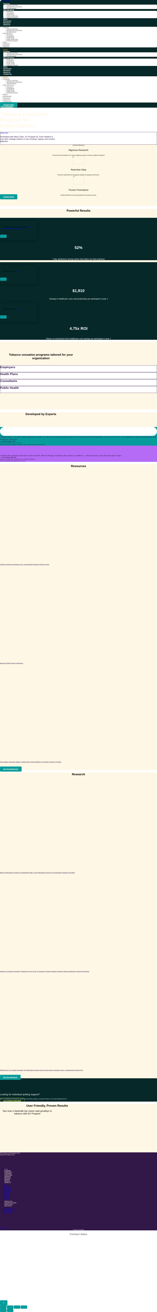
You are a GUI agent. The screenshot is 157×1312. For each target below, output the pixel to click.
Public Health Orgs (12, 16)
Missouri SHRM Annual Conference (11, 663)
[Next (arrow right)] (10, 1310)
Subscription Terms (10, 1202)
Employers (10, 11)
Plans (5, 19)
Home (5, 49)
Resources (7, 21)
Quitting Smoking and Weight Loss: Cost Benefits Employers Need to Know (24, 564)
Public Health (11, 63)
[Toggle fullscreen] (10, 1307)
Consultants (10, 13)
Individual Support (12, 17)
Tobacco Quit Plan (12, 5)
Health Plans (10, 14)
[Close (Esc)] (24, 1307)
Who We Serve (8, 10)
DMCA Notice (8, 1205)
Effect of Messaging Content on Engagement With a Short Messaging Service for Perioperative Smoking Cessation (37, 873)
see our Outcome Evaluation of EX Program (17, 227)
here (18, 271)
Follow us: (3, 1228)
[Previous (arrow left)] (3, 1310)
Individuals (6, 1192)
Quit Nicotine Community (14, 6)
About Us (6, 24)
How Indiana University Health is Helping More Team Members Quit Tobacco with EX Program (30, 762)
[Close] (3, 236)
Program (6, 4)
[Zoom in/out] (3, 1307)
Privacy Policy (8, 1204)
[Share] (17, 1307)
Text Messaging (11, 8)
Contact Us (7, 74)
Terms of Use (8, 1201)
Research (6, 23)
